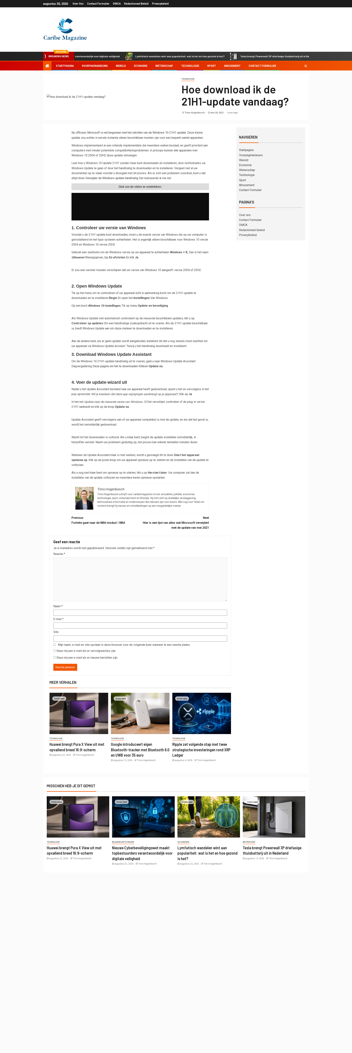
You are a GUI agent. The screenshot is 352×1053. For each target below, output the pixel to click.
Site (55, 632)
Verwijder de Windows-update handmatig (111, 178)
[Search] (305, 65)
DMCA (117, 3)
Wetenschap (164, 65)
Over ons (78, 3)
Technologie (190, 65)
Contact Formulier (98, 3)
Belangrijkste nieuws (123, 842)
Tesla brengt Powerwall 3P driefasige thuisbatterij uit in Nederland (251, 56)
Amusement (232, 65)
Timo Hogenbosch (195, 112)
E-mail (58, 619)
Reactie (59, 554)
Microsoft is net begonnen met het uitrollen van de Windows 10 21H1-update (136, 132)
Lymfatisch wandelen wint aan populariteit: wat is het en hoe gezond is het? (151, 56)
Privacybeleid (160, 3)
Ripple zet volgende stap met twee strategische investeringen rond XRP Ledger (201, 749)
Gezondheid (183, 842)
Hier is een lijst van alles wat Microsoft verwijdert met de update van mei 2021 (176, 522)
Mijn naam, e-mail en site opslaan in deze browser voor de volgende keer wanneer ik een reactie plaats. (124, 645)
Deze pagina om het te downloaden (115, 366)
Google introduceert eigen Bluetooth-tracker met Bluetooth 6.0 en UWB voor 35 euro (140, 749)
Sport (211, 65)
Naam (58, 606)
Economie (140, 65)
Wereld (121, 65)
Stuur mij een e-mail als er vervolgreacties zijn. (86, 651)
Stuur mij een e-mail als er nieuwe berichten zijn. (87, 657)
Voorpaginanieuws (95, 65)
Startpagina (65, 65)
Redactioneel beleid (136, 3)
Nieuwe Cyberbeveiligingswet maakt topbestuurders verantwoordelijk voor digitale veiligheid (142, 853)
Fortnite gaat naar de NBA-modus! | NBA (98, 520)
